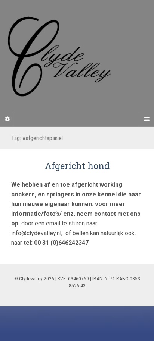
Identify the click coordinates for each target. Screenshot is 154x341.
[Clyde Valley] (77, 63)
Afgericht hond (77, 166)
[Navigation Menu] (146, 119)
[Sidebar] (7, 119)
